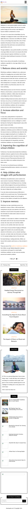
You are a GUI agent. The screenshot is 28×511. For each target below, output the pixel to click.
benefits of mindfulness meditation (19, 246)
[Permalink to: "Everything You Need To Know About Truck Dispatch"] (14, 303)
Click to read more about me (8, 389)
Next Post (22, 265)
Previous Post (6, 265)
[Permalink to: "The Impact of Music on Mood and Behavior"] (14, 328)
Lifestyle (14, 288)
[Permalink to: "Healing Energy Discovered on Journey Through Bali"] (14, 279)
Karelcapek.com (9, 508)
